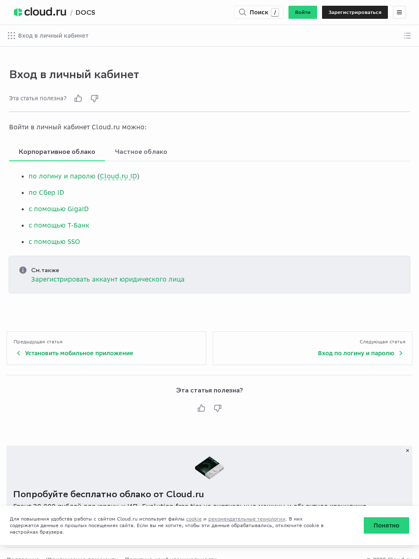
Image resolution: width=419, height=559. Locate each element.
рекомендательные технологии (247, 519)
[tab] (57, 151)
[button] (302, 12)
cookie (194, 519)
